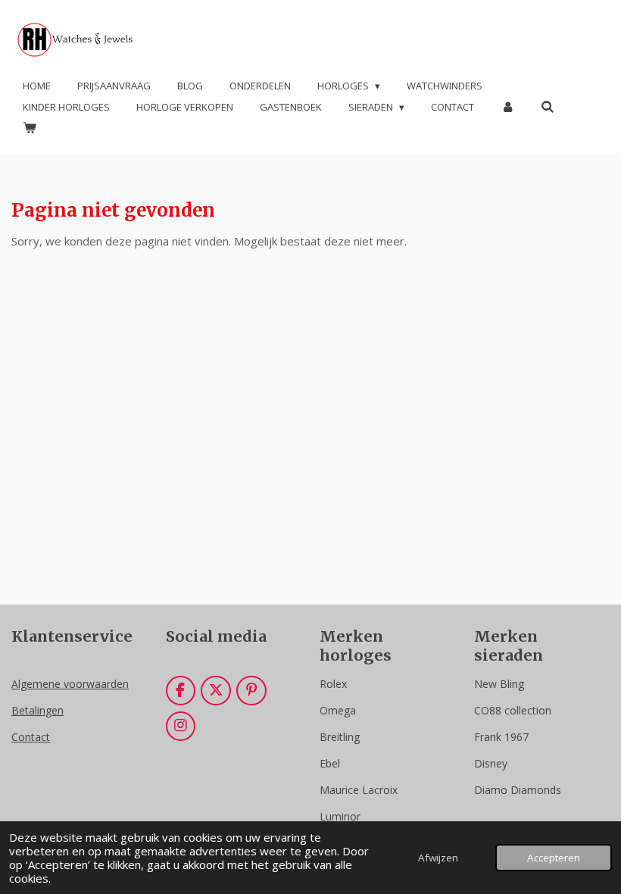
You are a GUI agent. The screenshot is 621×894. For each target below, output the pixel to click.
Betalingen (37, 710)
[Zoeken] (547, 107)
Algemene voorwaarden (70, 684)
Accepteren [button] (553, 857)
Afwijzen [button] (438, 857)
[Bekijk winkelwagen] (29, 128)
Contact (30, 737)
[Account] (507, 107)
